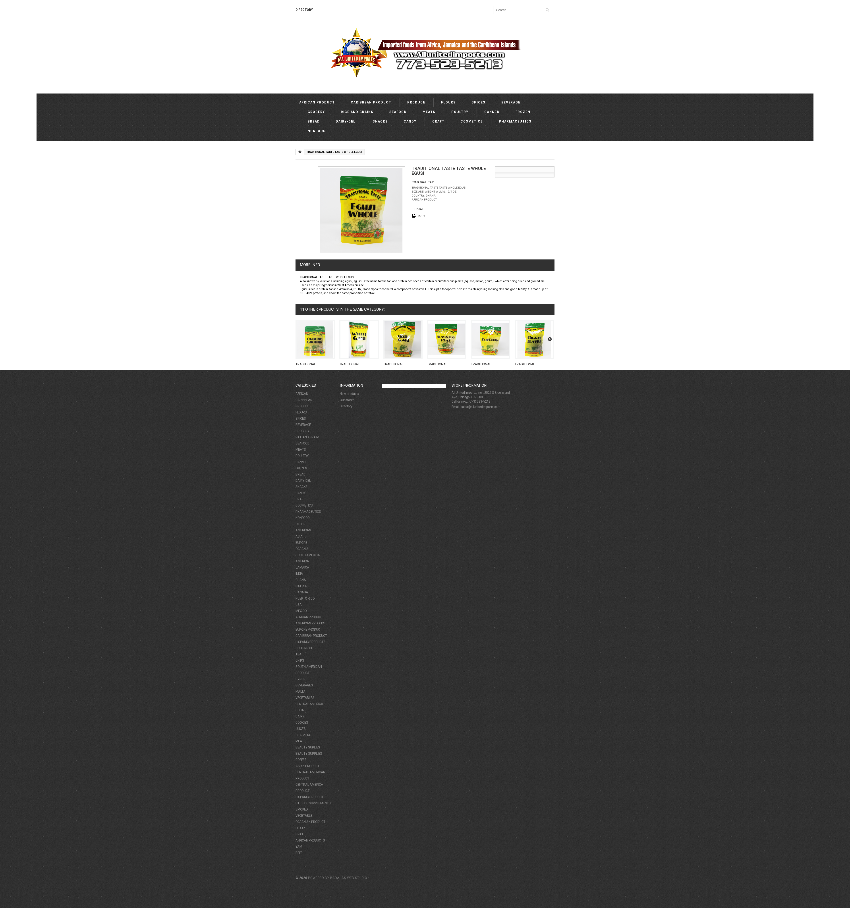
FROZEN (523, 112)
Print (421, 216)
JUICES (301, 729)
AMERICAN (303, 530)
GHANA (301, 580)
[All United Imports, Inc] (425, 53)
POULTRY (459, 112)
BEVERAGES (304, 685)
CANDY (410, 121)
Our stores (347, 400)
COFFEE (301, 760)
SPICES (478, 102)
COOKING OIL (304, 648)
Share (419, 209)
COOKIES (302, 722)
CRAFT (438, 121)
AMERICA (302, 561)
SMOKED (302, 809)
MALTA (300, 691)
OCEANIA (302, 549)
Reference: (419, 182)
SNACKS (380, 121)
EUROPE (301, 542)
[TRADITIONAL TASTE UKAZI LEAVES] (534, 339)
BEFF (299, 853)
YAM (299, 846)
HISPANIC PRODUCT (310, 797)
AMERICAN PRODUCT (311, 623)
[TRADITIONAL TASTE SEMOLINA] (490, 339)
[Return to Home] (300, 152)
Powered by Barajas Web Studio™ (338, 878)
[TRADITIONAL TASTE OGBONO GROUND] (315, 339)
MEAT (300, 741)
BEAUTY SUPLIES (308, 747)
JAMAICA (302, 567)
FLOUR (300, 828)
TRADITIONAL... (307, 364)
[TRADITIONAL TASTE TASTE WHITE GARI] (359, 339)
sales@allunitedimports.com (480, 407)
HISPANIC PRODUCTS (311, 642)
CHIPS (300, 660)
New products (349, 394)
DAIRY (300, 716)
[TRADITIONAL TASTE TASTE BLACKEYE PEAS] (446, 339)
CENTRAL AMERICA (309, 704)
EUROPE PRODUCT (309, 629)
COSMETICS (472, 121)
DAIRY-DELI (346, 121)
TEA (298, 654)
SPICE (300, 834)
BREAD (314, 121)
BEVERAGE (510, 102)
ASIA (299, 536)
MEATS (429, 112)
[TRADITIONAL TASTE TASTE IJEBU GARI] (403, 339)
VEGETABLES (305, 698)
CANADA (302, 592)
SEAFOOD (398, 112)
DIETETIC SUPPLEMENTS (313, 803)
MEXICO (301, 611)
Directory (346, 406)
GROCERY (316, 112)
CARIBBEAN (304, 400)
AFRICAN (302, 394)
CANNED (492, 112)
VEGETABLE (304, 815)
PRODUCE (416, 102)
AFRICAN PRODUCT (317, 102)
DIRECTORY (304, 10)
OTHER (300, 524)
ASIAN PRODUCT (307, 766)
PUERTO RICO (305, 598)
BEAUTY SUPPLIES (309, 753)
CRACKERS (303, 735)
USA (299, 604)
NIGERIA (301, 586)
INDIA (299, 573)
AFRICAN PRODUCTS (310, 840)
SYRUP (300, 679)
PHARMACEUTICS (515, 121)
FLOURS (448, 102)
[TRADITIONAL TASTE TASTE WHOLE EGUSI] (361, 210)
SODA (300, 710)
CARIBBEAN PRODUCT (371, 102)
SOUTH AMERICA (308, 555)
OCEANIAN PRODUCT (310, 822)
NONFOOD (317, 131)
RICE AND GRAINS (357, 112)
